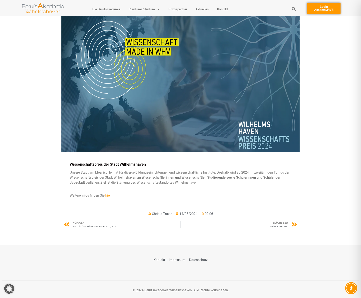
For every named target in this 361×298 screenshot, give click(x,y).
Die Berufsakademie (106, 9)
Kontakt (222, 9)
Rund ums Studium (142, 9)
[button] (293, 8)
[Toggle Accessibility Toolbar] (351, 288)
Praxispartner (177, 9)
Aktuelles (202, 9)
